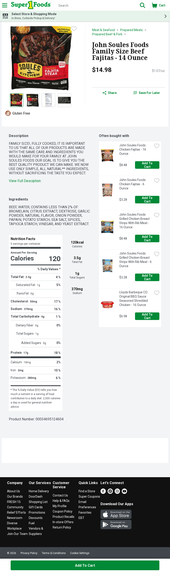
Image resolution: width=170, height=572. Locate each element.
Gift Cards (36, 507)
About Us (13, 491)
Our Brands (15, 496)
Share (112, 93)
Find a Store (87, 491)
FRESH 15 (14, 502)
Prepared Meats (131, 30)
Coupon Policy (62, 511)
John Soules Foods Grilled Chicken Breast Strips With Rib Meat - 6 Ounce (135, 260)
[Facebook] (103, 493)
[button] (142, 5)
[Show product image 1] (16, 100)
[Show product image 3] (48, 100)
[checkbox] (74, 28)
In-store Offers (63, 522)
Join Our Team (17, 534)
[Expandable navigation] (5, 5)
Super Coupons (89, 496)
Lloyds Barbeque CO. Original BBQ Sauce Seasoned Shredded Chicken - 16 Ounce (134, 298)
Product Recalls (63, 516)
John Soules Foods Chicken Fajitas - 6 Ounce (132, 184)
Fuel (32, 523)
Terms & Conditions (54, 553)
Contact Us (60, 495)
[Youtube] (124, 493)
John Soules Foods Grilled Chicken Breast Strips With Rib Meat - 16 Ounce (134, 221)
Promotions (37, 512)
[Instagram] (117, 493)
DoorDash (35, 496)
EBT (81, 518)
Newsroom (14, 518)
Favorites (85, 512)
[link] (147, 92)
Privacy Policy (29, 553)
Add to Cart (147, 165)
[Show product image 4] (64, 100)
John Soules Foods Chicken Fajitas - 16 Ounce (133, 149)
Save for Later (149, 93)
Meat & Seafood (103, 30)
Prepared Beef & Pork (107, 34)
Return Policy (62, 527)
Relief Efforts (16, 512)
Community (15, 507)
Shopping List (38, 502)
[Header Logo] (30, 5)
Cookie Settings (79, 553)
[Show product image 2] (32, 100)
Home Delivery (39, 491)
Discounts (35, 518)
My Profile (60, 506)
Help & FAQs (61, 500)
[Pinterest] (110, 493)
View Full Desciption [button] (25, 181)
